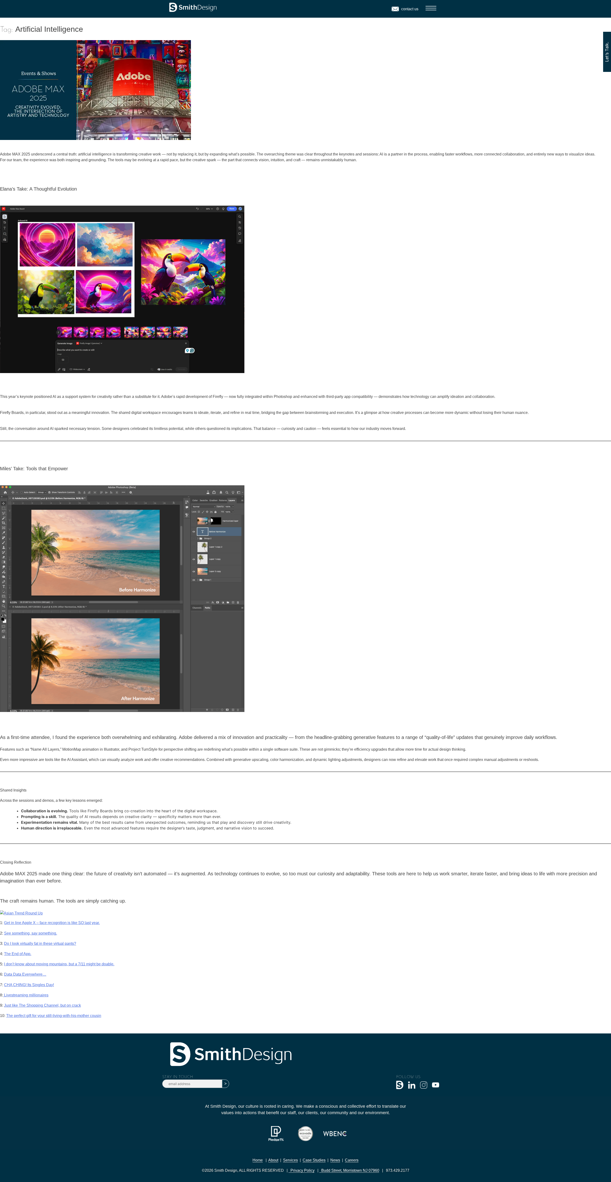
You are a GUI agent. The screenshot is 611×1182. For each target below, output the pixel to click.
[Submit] (225, 1084)
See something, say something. (30, 933)
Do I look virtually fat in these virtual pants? (40, 943)
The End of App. (17, 954)
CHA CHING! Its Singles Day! (29, 985)
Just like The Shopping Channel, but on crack (42, 1005)
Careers (351, 1160)
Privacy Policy (302, 1170)
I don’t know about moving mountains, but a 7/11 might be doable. (59, 964)
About (273, 1160)
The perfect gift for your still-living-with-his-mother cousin (53, 1016)
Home (258, 1160)
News (335, 1160)
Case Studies (314, 1160)
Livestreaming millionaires (25, 995)
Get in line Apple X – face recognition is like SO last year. (52, 923)
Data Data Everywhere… (25, 974)
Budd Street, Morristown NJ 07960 (349, 1170)
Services (290, 1160)
